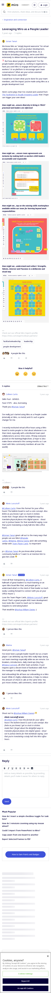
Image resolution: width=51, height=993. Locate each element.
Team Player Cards (20, 543)
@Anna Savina (23, 541)
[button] (2, 5)
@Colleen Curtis (9, 508)
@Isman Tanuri (18, 406)
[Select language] (34, 5)
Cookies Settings (25, 973)
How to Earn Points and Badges (25, 854)
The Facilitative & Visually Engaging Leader (20, 94)
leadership (28, 341)
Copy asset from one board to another (20, 835)
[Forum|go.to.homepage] (17, 5)
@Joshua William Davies (25, 609)
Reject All (25, 981)
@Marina (12, 541)
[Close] (48, 956)
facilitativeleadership (12, 341)
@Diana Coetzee (9, 665)
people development (12, 346)
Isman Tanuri (11, 41)
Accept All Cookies (25, 988)
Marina (9, 645)
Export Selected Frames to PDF (16, 839)
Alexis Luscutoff (12, 503)
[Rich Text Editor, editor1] (25, 784)
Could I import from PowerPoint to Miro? (21, 830)
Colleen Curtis (12, 394)
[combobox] (25, 11)
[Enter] (4, 11)
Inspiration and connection (15, 19)
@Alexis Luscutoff (34, 597)
